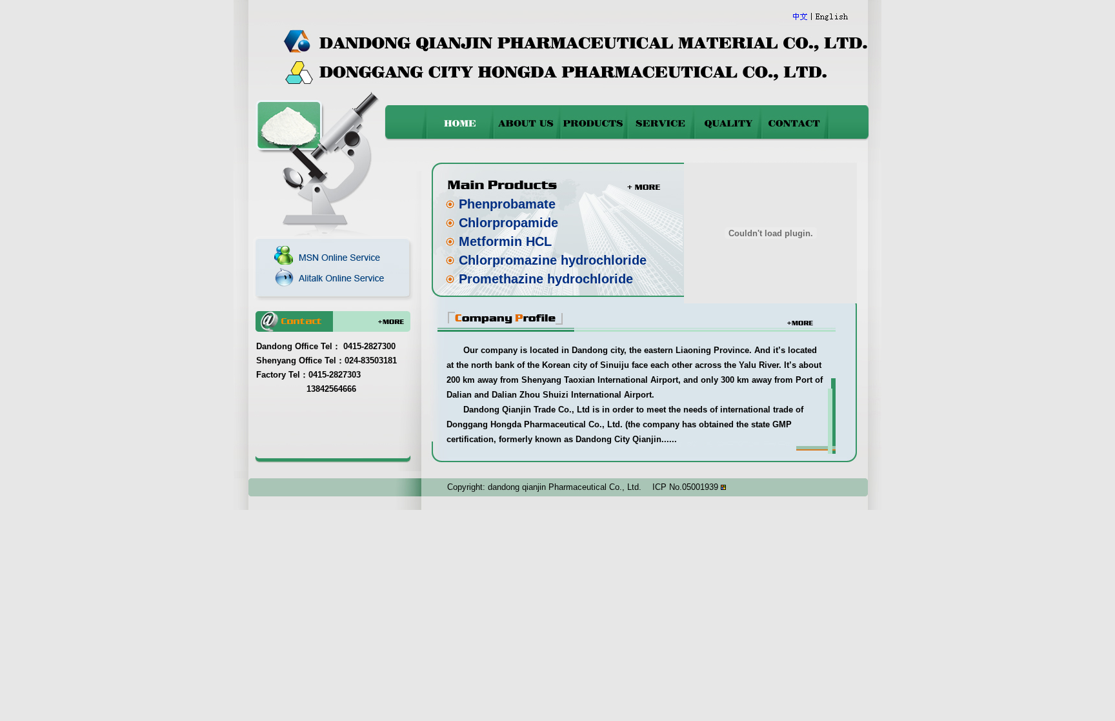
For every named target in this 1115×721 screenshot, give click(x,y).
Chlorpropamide (508, 223)
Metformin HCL (505, 241)
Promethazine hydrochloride (546, 279)
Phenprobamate (507, 204)
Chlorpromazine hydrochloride (553, 260)
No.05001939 (693, 487)
